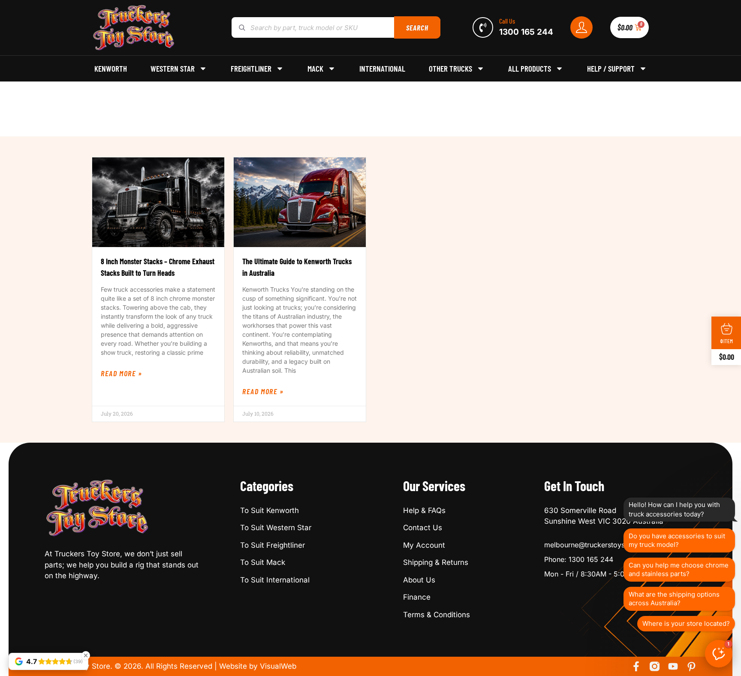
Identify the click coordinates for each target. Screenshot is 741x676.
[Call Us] (483, 27)
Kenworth (110, 68)
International (382, 68)
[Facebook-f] (636, 666)
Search (417, 27)
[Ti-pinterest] (691, 666)
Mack (315, 68)
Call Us (507, 21)
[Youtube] (673, 666)
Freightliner (251, 68)
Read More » (121, 373)
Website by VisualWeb (257, 666)
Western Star (173, 68)
